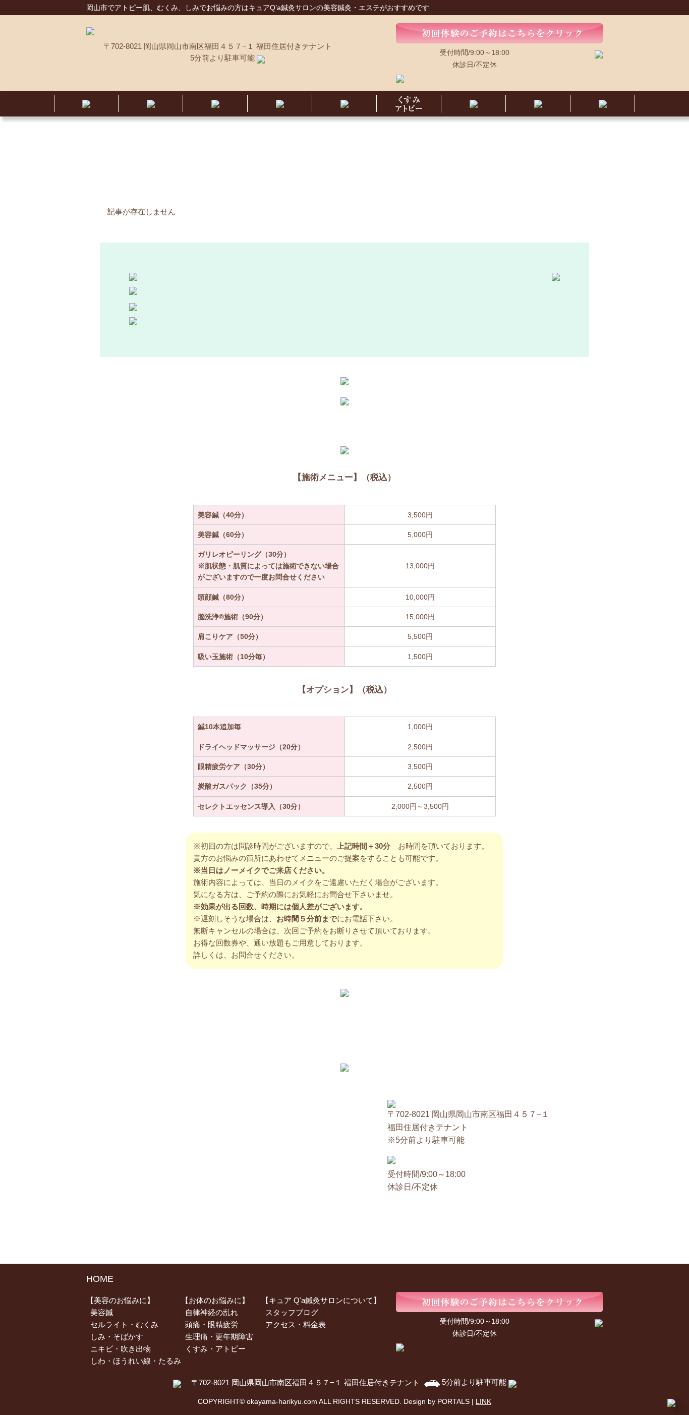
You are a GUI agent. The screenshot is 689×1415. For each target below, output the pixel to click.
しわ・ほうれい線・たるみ (135, 1361)
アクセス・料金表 (295, 1324)
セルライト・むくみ (124, 1324)
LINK (483, 1401)
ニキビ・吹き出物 (120, 1348)
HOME (99, 1279)
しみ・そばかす (116, 1336)
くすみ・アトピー (215, 1348)
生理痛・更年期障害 (219, 1336)
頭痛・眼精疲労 (211, 1324)
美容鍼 (101, 1312)
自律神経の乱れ (211, 1312)
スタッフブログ (291, 1312)
